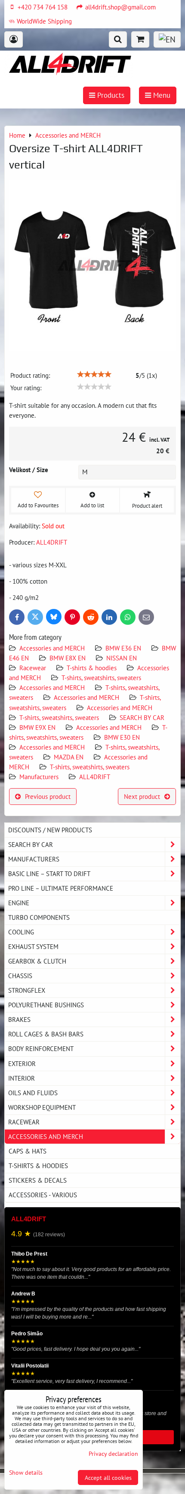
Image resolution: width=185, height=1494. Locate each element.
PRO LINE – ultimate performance (60, 888)
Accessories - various (43, 1194)
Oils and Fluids (33, 1092)
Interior (21, 1078)
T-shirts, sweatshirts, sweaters (101, 677)
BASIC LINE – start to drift (49, 873)
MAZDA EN (68, 757)
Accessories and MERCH (52, 648)
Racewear (32, 667)
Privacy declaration (113, 1453)
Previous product (48, 796)
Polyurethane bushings (46, 1004)
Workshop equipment (42, 1107)
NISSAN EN (121, 658)
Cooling (21, 932)
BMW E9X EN (37, 727)
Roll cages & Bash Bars (45, 1034)
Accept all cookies (108, 1477)
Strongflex (26, 990)
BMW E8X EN (67, 658)
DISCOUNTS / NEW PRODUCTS (50, 829)
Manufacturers (39, 776)
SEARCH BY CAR (142, 717)
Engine (18, 902)
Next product (142, 796)
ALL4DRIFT (94, 776)
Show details (26, 1472)
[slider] (94, 374)
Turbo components (39, 917)
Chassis (20, 975)
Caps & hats (27, 1151)
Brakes (19, 1019)
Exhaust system (33, 946)
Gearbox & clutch (37, 961)
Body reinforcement (41, 1048)
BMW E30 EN (122, 737)
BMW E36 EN (123, 648)
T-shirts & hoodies (92, 667)
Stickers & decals (38, 1180)
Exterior (22, 1063)
